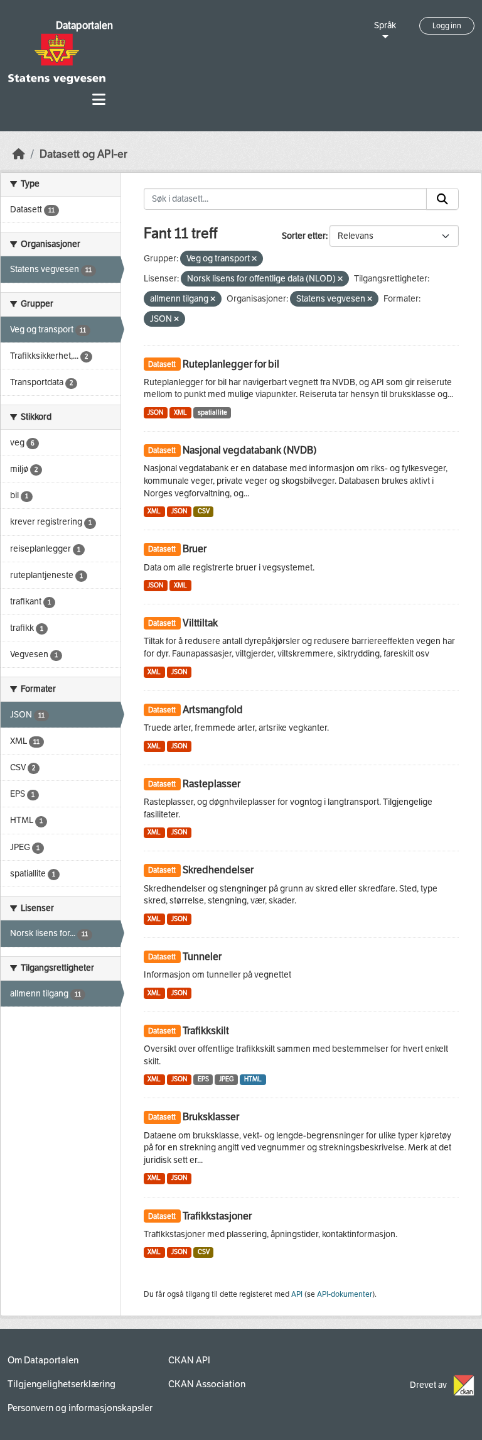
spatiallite (212, 412)
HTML (253, 1079)
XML (180, 412)
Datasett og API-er (83, 154)
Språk (385, 25)
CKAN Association (206, 1384)
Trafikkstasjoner (217, 1216)
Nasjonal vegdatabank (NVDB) (250, 450)
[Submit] (442, 199)
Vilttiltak (200, 623)
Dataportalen (84, 25)
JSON (155, 412)
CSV (204, 511)
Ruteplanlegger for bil (231, 364)
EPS (203, 1079)
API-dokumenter (344, 1294)
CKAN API (189, 1360)
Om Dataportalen (43, 1360)
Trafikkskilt (206, 1031)
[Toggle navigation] (99, 99)
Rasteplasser (211, 784)
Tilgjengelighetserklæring (61, 1384)
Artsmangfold (213, 710)
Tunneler (202, 957)
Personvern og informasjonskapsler (80, 1408)
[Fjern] (254, 259)
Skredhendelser (218, 870)
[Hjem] (19, 154)
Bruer (194, 549)
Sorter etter (304, 236)
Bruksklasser (211, 1117)
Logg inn (446, 25)
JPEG (226, 1079)
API (297, 1294)
